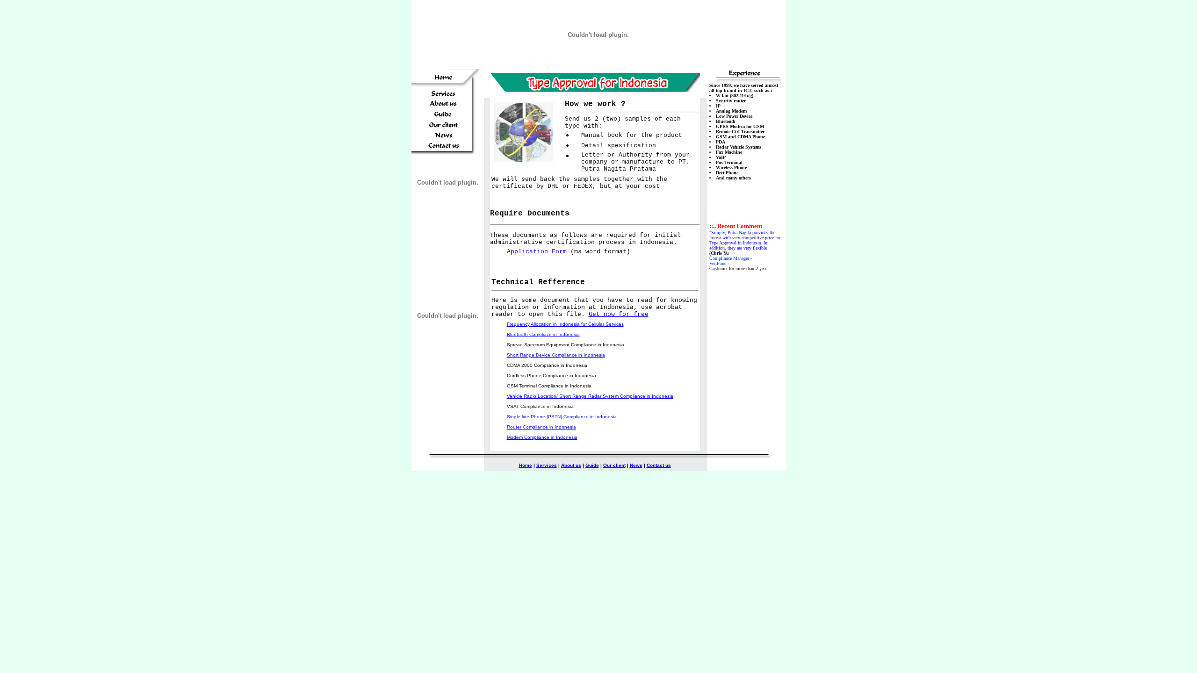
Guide (592, 465)
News (636, 465)
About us (571, 465)
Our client (614, 465)
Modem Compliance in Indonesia (542, 437)
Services (546, 465)
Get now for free (619, 314)
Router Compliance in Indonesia (541, 427)
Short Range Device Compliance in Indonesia (556, 355)
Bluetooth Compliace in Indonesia (543, 334)
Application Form (537, 251)
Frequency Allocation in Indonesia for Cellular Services (565, 324)
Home (525, 465)
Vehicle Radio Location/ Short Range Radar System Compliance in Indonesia (590, 396)
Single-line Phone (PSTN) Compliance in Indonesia (562, 416)
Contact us (659, 465)
